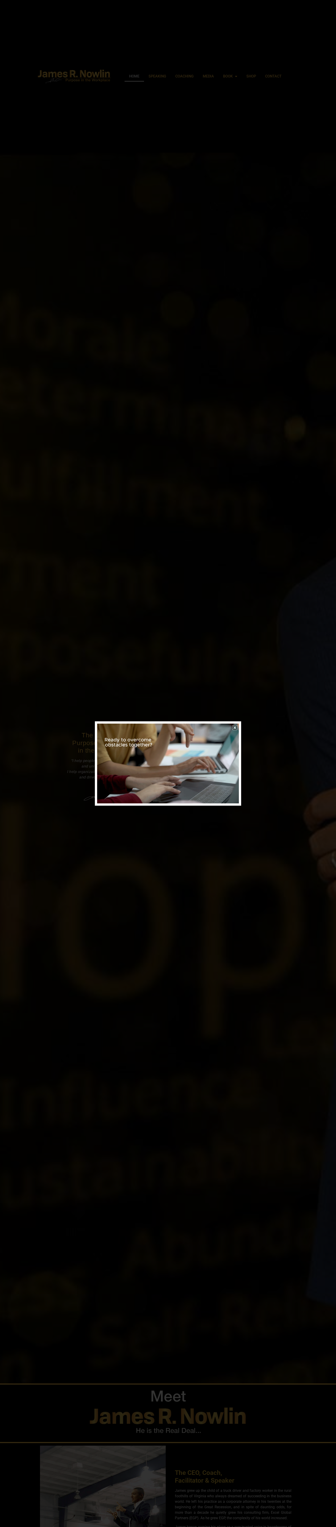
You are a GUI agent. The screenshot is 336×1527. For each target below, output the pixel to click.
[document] (168, 763)
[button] (235, 727)
